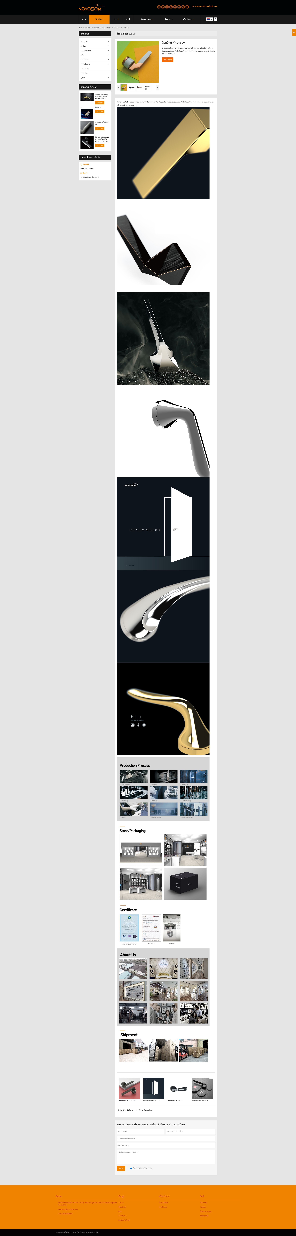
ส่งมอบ (121, 1203)
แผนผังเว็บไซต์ (124, 1220)
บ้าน (84, 19)
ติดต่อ (58, 1196)
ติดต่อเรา (168, 19)
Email (168, 59)
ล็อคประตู (83, 73)
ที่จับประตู (95, 27)
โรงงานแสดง (146, 19)
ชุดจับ (82, 78)
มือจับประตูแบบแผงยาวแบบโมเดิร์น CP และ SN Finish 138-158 (102, 139)
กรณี (128, 19)
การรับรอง (122, 1216)
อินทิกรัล (130, 1110)
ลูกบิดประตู (84, 68)
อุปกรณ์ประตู (85, 64)
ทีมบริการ (122, 1207)
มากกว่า (100, 103)
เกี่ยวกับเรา (187, 19)
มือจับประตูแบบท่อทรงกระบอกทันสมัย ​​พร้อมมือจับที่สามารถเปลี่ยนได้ (102, 96)
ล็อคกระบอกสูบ (85, 50)
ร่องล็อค (83, 46)
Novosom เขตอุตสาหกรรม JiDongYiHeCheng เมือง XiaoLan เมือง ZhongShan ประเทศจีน (87, 1204)
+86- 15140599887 (87, 168)
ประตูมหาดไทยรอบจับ (102, 123)
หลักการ (83, 55)
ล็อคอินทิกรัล (106, 27)
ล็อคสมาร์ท (84, 59)
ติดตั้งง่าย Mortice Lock (144, 1110)
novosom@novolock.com (206, 6)
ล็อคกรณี (98, 107)
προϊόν (98, 19)
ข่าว (115, 19)
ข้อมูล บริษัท (163, 1203)
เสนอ (121, 1168)
